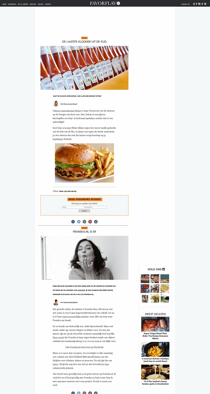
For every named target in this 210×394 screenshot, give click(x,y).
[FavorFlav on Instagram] (199, 4)
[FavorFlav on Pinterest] (205, 4)
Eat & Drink (23, 4)
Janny (55, 364)
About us (186, 4)
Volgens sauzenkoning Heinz (67, 111)
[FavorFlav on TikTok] (202, 4)
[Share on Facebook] (73, 222)
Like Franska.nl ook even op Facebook (84, 347)
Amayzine (81, 290)
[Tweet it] (79, 222)
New (4, 4)
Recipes (33, 4)
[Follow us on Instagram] (84, 222)
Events (48, 4)
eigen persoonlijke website (75, 316)
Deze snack (58, 337)
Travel (41, 4)
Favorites (12, 4)
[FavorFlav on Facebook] (196, 4)
